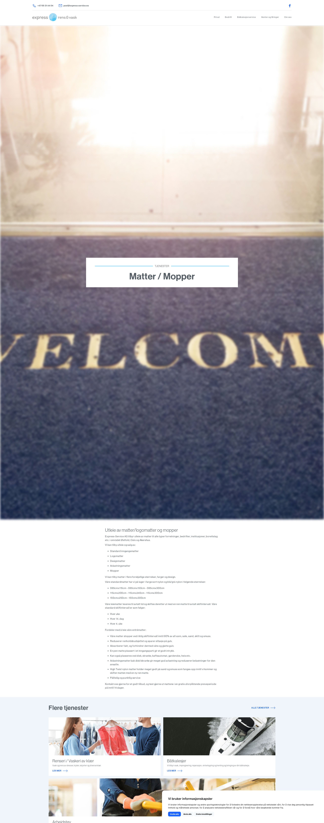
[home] (123, 17)
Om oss (288, 17)
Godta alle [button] (174, 814)
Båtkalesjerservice (246, 17)
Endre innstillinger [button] (204, 814)
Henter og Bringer (270, 17)
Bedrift (228, 17)
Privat (217, 17)
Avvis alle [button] (187, 814)
